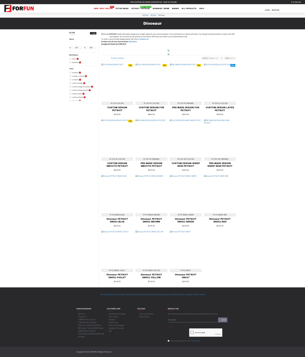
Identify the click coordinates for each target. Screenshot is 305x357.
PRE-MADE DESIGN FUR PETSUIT (185, 108)
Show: (228, 58)
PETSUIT (153, 15)
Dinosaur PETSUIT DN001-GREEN (185, 220)
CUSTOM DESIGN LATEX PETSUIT (220, 108)
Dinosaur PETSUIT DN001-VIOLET (117, 276)
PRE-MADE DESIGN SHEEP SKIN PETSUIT (219, 164)
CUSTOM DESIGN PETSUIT (117, 108)
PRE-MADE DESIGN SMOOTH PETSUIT (151, 164)
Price (71, 39)
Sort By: (205, 58)
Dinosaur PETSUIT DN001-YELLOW (151, 276)
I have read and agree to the (185, 341)
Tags (71, 69)
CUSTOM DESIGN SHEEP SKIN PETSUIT (186, 164)
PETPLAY (145, 15)
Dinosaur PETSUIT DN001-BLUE (117, 220)
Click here (133, 42)
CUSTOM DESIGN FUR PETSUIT (151, 108)
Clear (94, 33)
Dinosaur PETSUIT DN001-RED (220, 220)
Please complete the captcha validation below (176, 331)
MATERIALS (73, 55)
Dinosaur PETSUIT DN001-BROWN (151, 220)
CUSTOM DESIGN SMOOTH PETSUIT (117, 164)
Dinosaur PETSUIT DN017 (185, 276)
